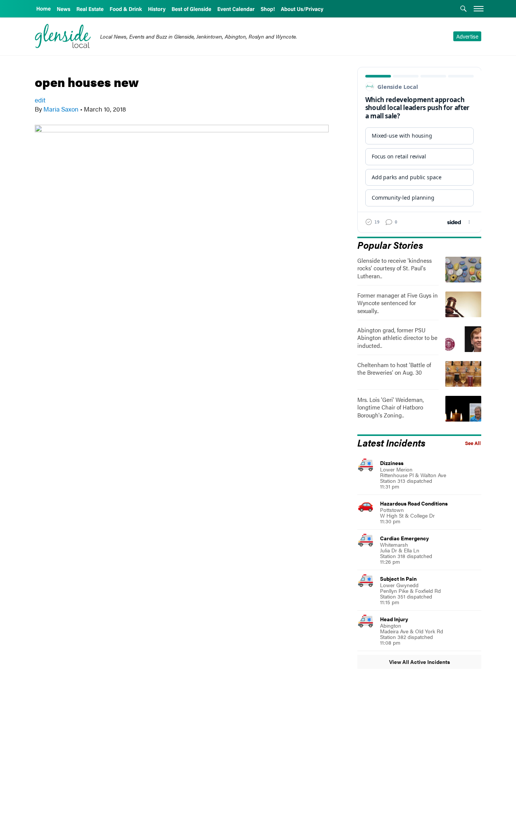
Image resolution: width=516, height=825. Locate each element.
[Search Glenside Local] (463, 9)
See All (473, 443)
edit (40, 99)
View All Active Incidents (419, 661)
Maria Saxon (61, 108)
